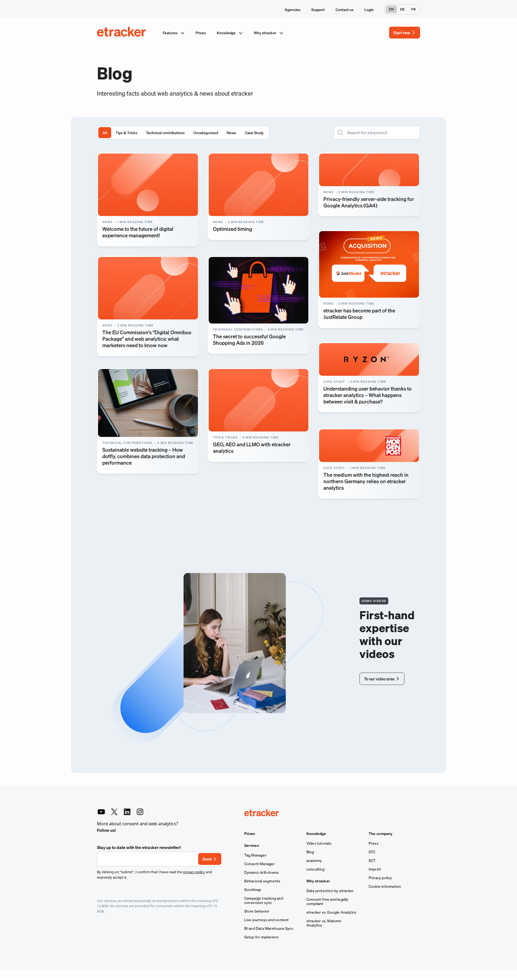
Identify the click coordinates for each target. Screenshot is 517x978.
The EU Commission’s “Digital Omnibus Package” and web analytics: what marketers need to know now (146, 339)
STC (372, 852)
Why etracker (265, 32)
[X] (114, 812)
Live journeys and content (266, 920)
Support (318, 9)
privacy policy (194, 871)
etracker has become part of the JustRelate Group (359, 313)
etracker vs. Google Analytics (331, 912)
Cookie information (385, 886)
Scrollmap (252, 889)
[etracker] (121, 32)
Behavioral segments (262, 881)
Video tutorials (318, 843)
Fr (413, 9)
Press (374, 843)
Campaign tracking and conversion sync (263, 900)
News (231, 132)
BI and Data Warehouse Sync (269, 928)
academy (314, 860)
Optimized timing (232, 228)
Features (170, 32)
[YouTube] (101, 812)
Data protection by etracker (330, 891)
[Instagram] (140, 812)
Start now (401, 32)
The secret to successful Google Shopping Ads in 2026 (249, 339)
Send (207, 859)
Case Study (254, 132)
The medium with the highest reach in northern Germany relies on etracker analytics (365, 481)
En (391, 9)
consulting (315, 869)
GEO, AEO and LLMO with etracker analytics (252, 447)
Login (369, 9)
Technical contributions (165, 132)
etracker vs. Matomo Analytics (324, 923)
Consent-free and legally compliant (327, 901)
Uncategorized (205, 132)
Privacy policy (380, 878)
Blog (310, 852)
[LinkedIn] (127, 812)
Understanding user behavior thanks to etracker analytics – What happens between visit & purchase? (367, 395)
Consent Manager (259, 864)
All (105, 132)
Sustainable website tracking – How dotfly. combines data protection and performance (143, 456)
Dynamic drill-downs (261, 872)
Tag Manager (255, 855)
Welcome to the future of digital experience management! (137, 232)
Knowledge (226, 32)
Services (251, 845)
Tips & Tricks (126, 132)
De (402, 9)
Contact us (345, 9)
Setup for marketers (261, 937)
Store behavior (257, 911)
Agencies (293, 9)
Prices (200, 32)
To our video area (379, 678)
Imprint (375, 869)
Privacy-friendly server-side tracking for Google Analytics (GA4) (368, 202)
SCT (372, 860)
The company (380, 833)
